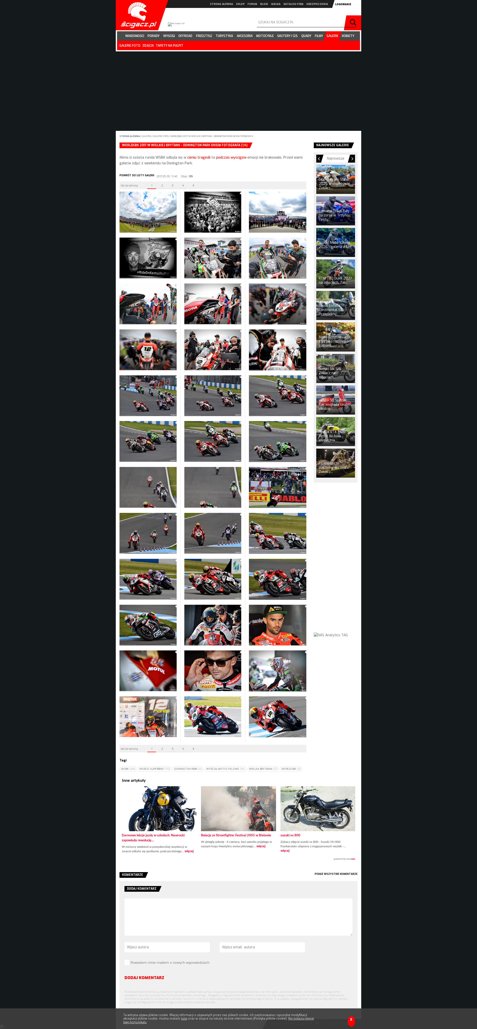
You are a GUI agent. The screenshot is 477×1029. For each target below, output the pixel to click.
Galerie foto (161, 136)
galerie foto (129, 46)
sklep (240, 4)
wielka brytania (263, 769)
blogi (264, 4)
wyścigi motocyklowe (225, 769)
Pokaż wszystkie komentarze (336, 874)
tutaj (184, 1019)
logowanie (343, 4)
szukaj (353, 22)
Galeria (147, 136)
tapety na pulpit (169, 46)
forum (252, 4)
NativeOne (238, 859)
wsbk (128, 769)
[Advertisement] (336, 562)
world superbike (154, 769)
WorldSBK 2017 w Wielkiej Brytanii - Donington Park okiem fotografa (211, 136)
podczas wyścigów (231, 157)
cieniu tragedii (198, 157)
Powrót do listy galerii (136, 175)
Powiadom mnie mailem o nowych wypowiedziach (170, 962)
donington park (188, 769)
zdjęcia (148, 46)
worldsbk (291, 769)
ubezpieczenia (317, 4)
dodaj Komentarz (144, 977)
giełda (275, 4)
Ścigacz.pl (137, 15)
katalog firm (293, 4)
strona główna (221, 4)
